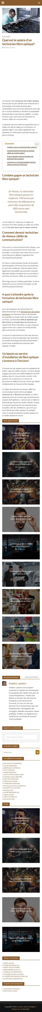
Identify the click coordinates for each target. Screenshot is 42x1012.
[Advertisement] (21, 73)
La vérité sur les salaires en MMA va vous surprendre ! (21, 462)
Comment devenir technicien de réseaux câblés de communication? (20, 152)
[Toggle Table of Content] (35, 144)
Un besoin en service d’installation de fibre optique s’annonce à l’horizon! (21, 163)
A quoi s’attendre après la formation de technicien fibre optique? (20, 157)
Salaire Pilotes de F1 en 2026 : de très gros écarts (21, 517)
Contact (20, 1007)
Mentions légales (29, 1007)
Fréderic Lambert (9, 47)
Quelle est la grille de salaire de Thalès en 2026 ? (21, 572)
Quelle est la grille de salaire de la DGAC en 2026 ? (21, 545)
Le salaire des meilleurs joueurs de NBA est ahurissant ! (21, 435)
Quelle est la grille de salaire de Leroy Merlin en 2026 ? (21, 599)
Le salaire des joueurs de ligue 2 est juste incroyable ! (21, 490)
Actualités (6, 37)
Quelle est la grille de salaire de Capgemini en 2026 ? (21, 654)
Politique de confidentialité (20, 1009)
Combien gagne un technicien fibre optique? (22, 147)
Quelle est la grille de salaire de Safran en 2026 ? (21, 627)
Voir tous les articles (31, 677)
